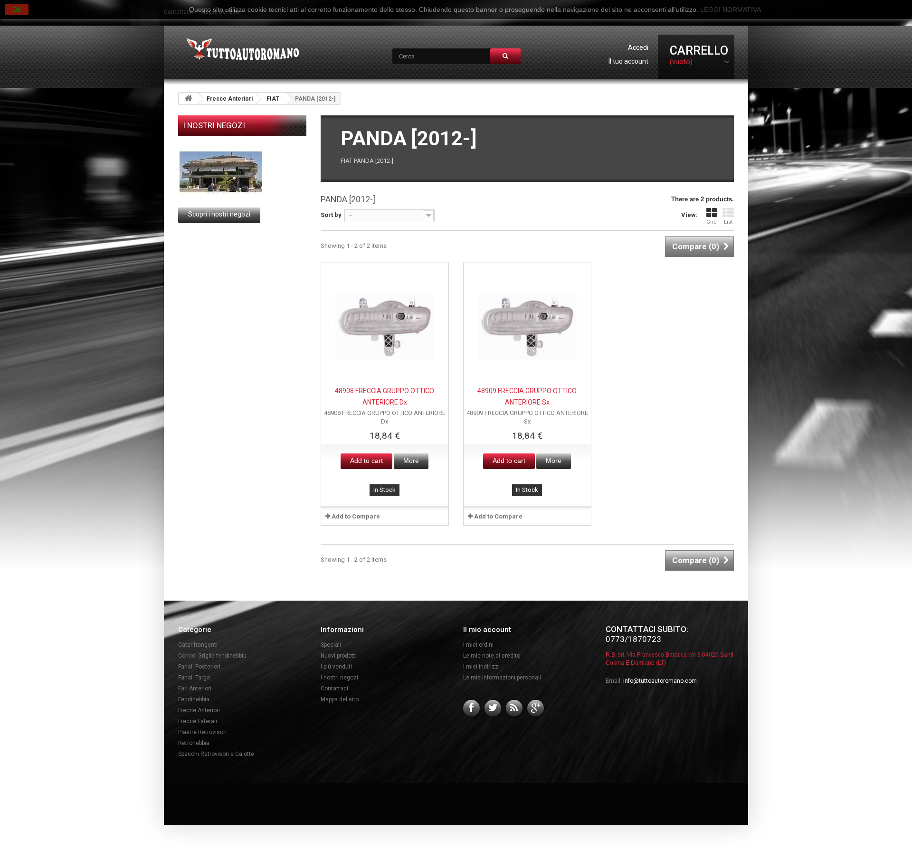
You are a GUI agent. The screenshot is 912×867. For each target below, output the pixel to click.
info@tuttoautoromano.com (660, 681)
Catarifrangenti (198, 644)
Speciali (331, 644)
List (728, 222)
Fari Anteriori (194, 688)
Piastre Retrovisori (202, 732)
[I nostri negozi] (242, 172)
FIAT (272, 98)
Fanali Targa (194, 677)
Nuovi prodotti (339, 655)
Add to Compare (356, 516)
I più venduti (336, 666)
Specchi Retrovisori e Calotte (216, 754)
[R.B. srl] (240, 50)
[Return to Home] (188, 98)
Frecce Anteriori (230, 98)
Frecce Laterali (197, 721)
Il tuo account (628, 61)
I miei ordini (478, 644)
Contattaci (334, 688)
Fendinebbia (193, 699)
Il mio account (487, 629)
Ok (16, 9)
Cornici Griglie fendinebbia (212, 655)
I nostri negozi (214, 125)
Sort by (331, 214)
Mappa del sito (340, 699)
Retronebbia (193, 743)
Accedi (638, 47)
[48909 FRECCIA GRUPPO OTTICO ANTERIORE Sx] (527, 326)
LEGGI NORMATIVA (730, 9)
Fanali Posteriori (199, 666)
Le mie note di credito (491, 655)
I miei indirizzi (481, 666)
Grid (711, 222)
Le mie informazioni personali (502, 677)
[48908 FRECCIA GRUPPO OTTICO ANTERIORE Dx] (384, 326)
